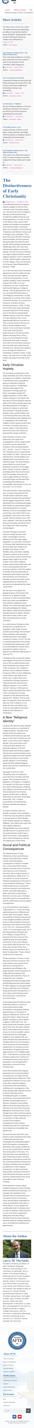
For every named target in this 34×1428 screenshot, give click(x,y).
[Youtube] (20, 1417)
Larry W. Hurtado (16, 1260)
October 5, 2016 (22, 202)
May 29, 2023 (19, 140)
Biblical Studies (20, 10)
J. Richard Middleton (16, 70)
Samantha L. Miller (15, 96)
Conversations (8, 93)
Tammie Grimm (14, 143)
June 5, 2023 (19, 116)
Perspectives (8, 67)
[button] (14, 2)
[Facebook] (14, 1417)
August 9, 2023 (18, 67)
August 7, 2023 (19, 93)
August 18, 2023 (8, 42)
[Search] (28, 1410)
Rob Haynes (13, 45)
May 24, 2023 (18, 165)
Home (7, 10)
